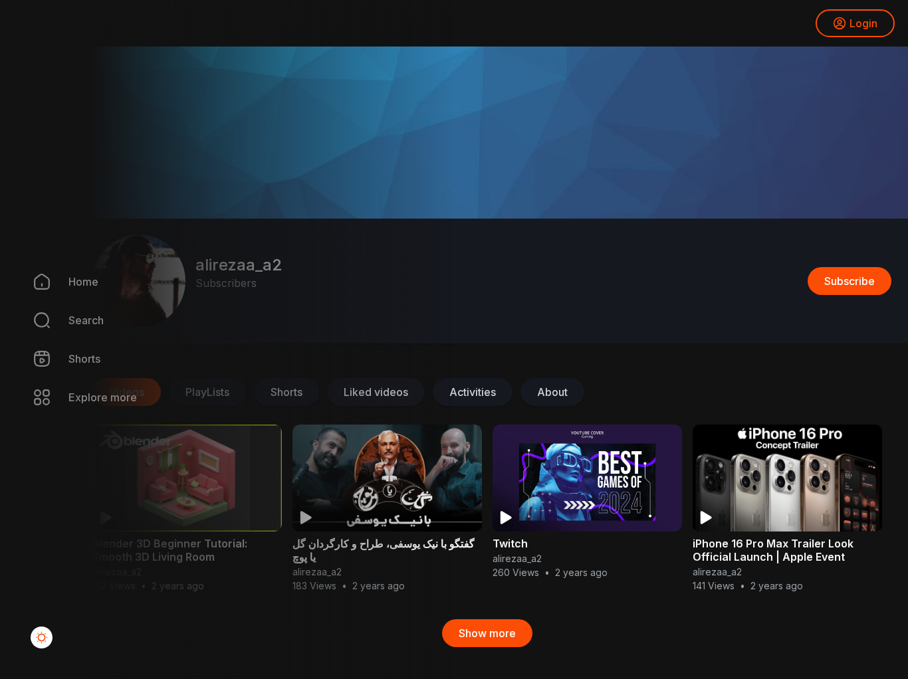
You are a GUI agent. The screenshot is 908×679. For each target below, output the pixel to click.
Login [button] (863, 23)
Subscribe (849, 281)
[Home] (33, 281)
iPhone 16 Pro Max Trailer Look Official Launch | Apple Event (773, 550)
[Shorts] (33, 359)
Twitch (510, 543)
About (552, 392)
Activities (472, 392)
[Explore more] (33, 397)
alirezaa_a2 (517, 558)
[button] (33, 320)
